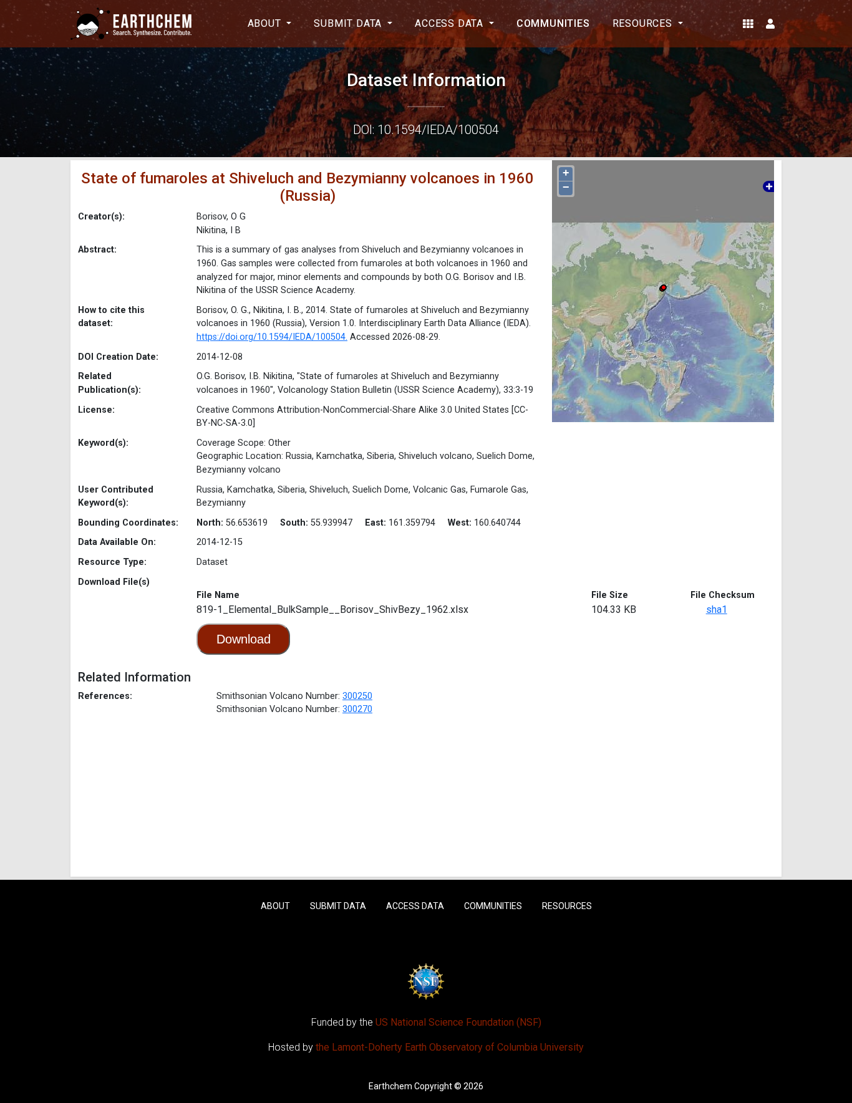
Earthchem (390, 1086)
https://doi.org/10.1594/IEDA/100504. (271, 337)
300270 (357, 709)
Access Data (415, 906)
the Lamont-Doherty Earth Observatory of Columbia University (450, 1047)
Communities (553, 23)
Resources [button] (643, 23)
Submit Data (338, 906)
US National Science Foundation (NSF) (458, 1022)
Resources (567, 906)
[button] (748, 24)
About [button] (266, 23)
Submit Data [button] (349, 23)
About (275, 906)
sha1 (716, 609)
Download (243, 639)
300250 (357, 696)
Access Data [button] (451, 23)
